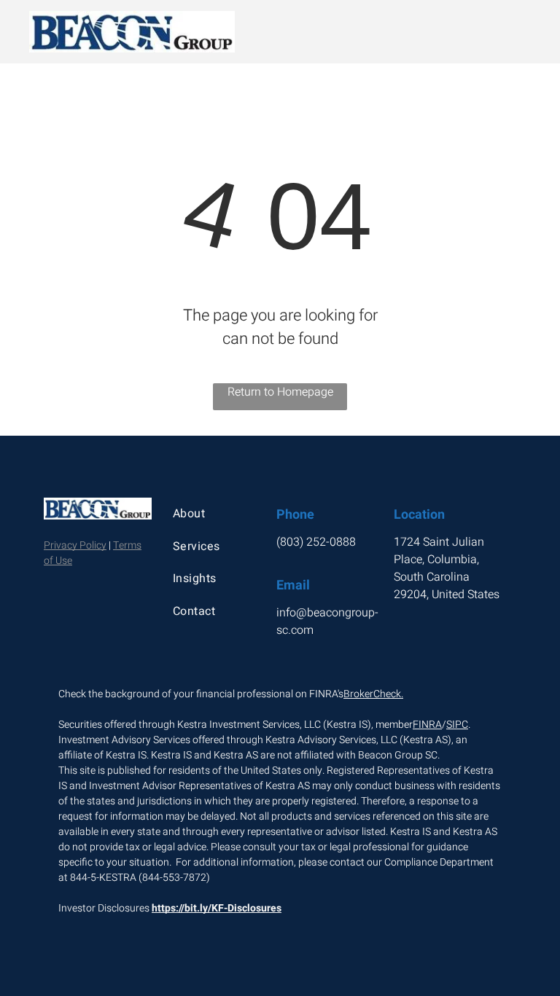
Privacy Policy (75, 545)
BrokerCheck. (373, 694)
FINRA (427, 724)
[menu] (528, 32)
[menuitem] (216, 514)
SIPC (457, 724)
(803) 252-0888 (316, 542)
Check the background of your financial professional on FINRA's (200, 694)
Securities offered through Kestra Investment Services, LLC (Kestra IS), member (235, 724)
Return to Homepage (280, 392)
